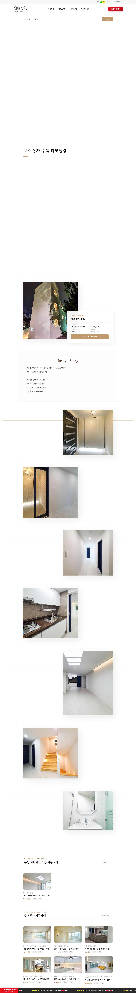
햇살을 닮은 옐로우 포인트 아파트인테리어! (99, 980)
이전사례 (27, 19)
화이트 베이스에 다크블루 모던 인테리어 (37, 979)
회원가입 (109, 2)
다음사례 (37, 19)
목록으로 (107, 19)
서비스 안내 (62, 9)
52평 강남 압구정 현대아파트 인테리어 (99, 948)
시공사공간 (85, 9)
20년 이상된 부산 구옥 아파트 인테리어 (37, 895)
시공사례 (51, 9)
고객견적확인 (118, 2)
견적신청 (73, 9)
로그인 (97, 2)
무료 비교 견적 (115, 9)
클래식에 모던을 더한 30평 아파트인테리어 (68, 948)
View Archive (104, 915)
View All (106, 862)
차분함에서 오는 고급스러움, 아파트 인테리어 (37, 948)
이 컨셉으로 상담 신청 (90, 336)
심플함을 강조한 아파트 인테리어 (66, 979)
